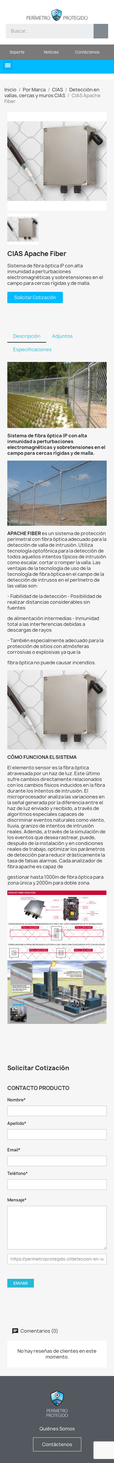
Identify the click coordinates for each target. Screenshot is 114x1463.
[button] (8, 65)
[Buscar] (101, 31)
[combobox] (45, 31)
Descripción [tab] (26, 336)
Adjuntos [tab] (62, 336)
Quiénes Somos (57, 1428)
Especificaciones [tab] (32, 349)
